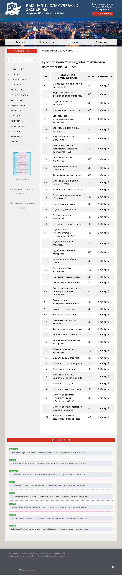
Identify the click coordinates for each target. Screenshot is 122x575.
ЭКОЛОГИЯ (15, 116)
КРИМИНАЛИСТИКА (19, 69)
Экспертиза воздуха (63, 383)
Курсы (74, 42)
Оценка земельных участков (67, 224)
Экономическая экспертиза (66, 314)
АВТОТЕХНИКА (17, 90)
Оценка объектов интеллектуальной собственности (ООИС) (64, 232)
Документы (22, 51)
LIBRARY (14, 142)
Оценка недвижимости (64, 209)
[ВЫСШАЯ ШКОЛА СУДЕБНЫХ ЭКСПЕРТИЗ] (13, 14)
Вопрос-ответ (47, 42)
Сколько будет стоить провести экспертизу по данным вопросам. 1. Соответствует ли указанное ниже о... (48, 474)
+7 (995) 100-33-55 (103, 6)
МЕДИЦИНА (16, 74)
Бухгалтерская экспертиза (66, 309)
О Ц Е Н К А (15, 131)
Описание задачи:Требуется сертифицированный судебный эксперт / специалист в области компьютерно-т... (49, 463)
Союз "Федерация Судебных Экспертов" (48, 556)
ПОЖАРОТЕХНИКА (19, 105)
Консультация (61, 440)
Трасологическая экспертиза (67, 189)
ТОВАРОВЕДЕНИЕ (18, 126)
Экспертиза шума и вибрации (68, 363)
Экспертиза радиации (64, 369)
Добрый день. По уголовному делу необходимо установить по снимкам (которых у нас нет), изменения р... (48, 453)
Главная (20, 42)
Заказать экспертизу (102, 14)
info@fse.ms (102, 9)
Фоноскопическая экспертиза (68, 110)
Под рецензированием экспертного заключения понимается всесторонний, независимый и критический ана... (49, 518)
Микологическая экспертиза (67, 389)
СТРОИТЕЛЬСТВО (18, 79)
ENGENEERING (16, 111)
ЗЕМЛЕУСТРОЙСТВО (19, 95)
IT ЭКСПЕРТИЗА (17, 85)
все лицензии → (22, 179)
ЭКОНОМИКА (16, 137)
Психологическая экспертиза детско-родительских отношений (67, 291)
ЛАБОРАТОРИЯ (17, 100)
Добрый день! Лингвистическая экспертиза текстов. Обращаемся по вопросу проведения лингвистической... (49, 529)
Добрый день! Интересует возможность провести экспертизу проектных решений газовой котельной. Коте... (49, 496)
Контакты (101, 42)
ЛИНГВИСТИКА (17, 121)
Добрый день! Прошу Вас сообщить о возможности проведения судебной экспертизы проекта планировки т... (50, 485)
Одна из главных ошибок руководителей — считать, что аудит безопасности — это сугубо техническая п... (49, 507)
